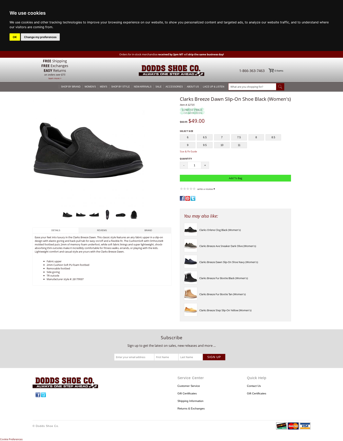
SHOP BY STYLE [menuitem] (120, 86)
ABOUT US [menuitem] (193, 86)
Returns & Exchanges (191, 408)
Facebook (38, 394)
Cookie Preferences (11, 439)
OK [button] (15, 37)
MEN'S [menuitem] (103, 86)
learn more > (54, 78)
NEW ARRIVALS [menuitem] (142, 86)
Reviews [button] (102, 230)
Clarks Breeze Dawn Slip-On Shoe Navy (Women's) (228, 262)
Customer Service (188, 385)
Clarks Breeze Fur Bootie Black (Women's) (223, 278)
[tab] (56, 230)
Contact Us (254, 385)
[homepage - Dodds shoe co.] (171, 71)
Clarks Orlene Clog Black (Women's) (220, 230)
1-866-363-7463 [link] (252, 70)
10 (222, 145)
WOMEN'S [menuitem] (90, 86)
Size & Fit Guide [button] (188, 151)
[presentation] (190, 235)
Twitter (43, 394)
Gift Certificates (187, 393)
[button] (102, 152)
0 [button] (279, 70)
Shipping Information (190, 401)
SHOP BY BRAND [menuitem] (71, 86)
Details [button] (55, 230)
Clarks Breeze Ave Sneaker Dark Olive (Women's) (227, 246)
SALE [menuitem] (158, 86)
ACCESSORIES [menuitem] (174, 86)
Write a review (205, 188)
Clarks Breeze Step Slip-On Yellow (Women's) (225, 310)
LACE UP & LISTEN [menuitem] (213, 86)
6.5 (205, 137)
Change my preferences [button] (40, 37)
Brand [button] (148, 230)
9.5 (205, 145)
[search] (252, 86)
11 (239, 145)
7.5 (239, 137)
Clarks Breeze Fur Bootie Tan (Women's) (222, 294)
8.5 (273, 137)
